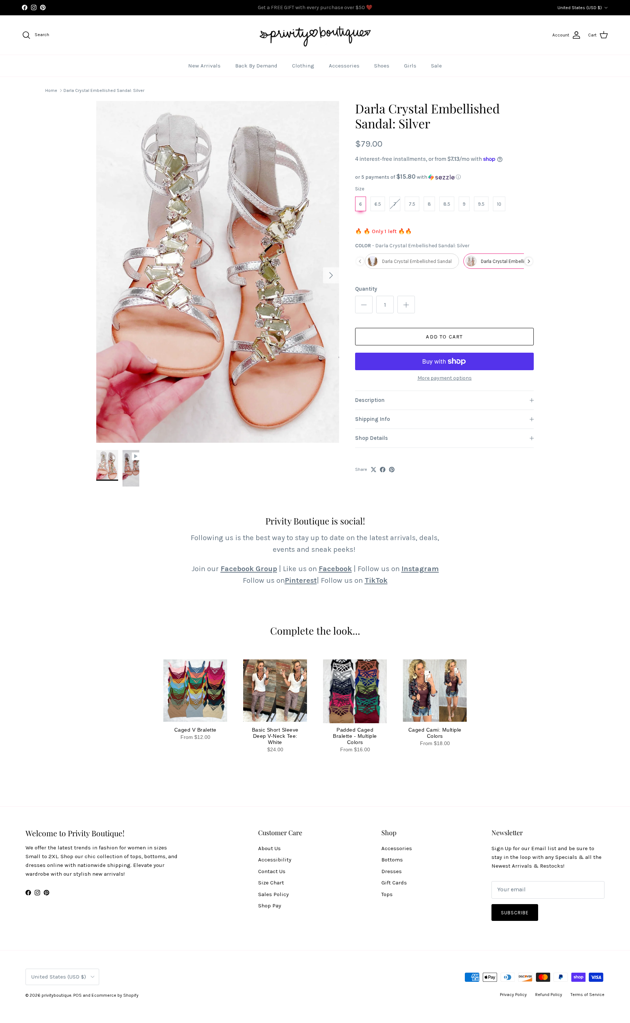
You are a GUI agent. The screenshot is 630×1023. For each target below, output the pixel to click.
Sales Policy (273, 894)
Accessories (344, 65)
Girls (410, 65)
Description (370, 400)
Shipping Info (372, 419)
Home (51, 90)
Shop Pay (269, 905)
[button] (444, 177)
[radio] (360, 204)
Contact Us (271, 871)
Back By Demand (256, 65)
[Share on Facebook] (382, 469)
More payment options (444, 378)
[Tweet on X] (373, 469)
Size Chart (271, 882)
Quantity (366, 289)
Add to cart (444, 336)
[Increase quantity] (406, 304)
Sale (436, 65)
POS (77, 995)
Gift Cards (394, 882)
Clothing (303, 65)
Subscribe (515, 912)
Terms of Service (587, 994)
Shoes (381, 65)
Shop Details (371, 438)
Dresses (391, 871)
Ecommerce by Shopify (115, 995)
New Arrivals (204, 65)
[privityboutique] (315, 35)
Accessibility (274, 859)
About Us (269, 848)
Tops (387, 894)
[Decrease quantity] (364, 304)
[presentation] (529, 261)
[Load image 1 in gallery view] (217, 272)
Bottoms (392, 859)
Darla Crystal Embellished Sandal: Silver (103, 90)
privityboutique (56, 995)
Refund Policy (548, 994)
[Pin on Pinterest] (391, 469)
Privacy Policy (513, 994)
